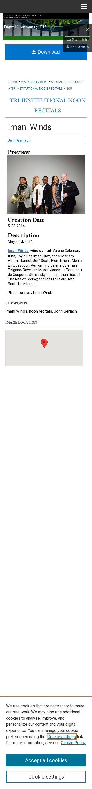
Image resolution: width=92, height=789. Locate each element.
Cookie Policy (73, 742)
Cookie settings (62, 736)
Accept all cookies (46, 760)
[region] (46, 742)
